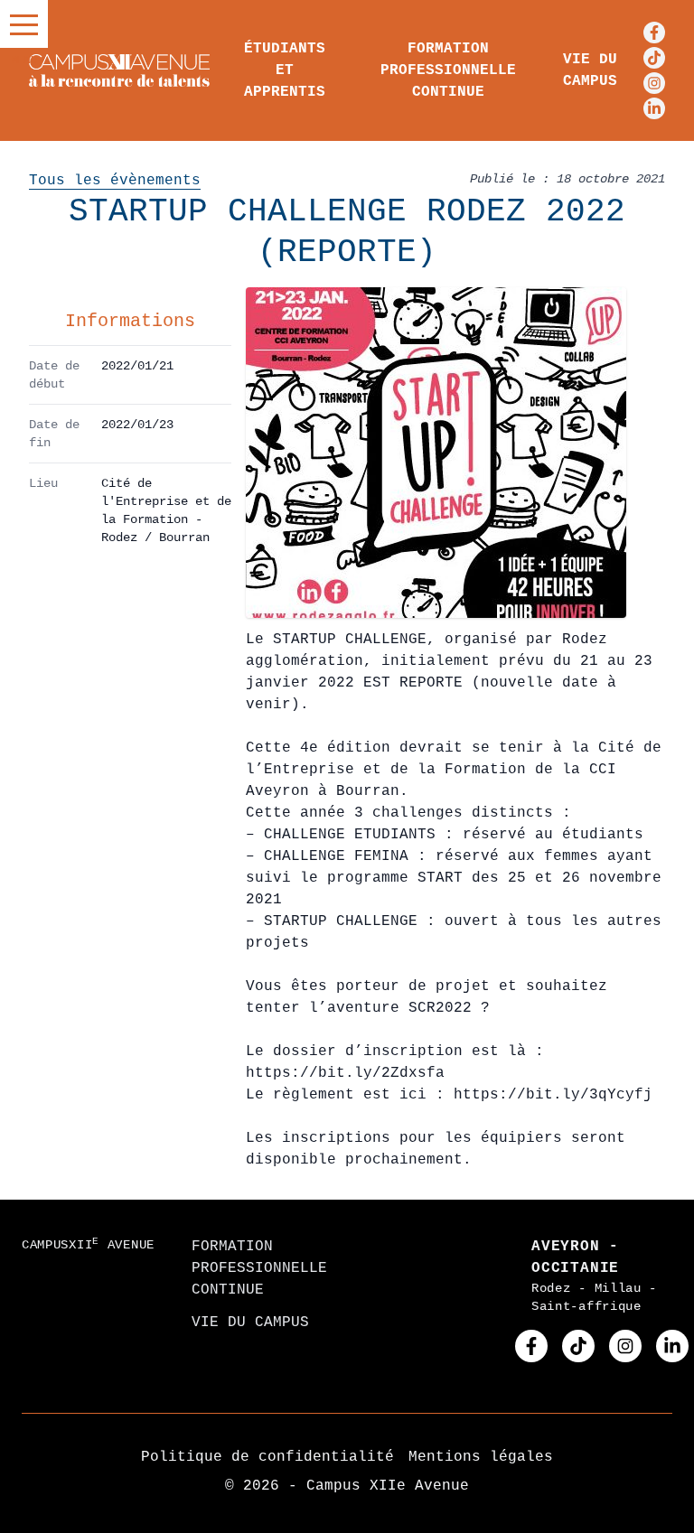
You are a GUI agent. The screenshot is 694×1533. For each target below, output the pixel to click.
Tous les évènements (115, 181)
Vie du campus (590, 70)
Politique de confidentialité (267, 1457)
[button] (24, 24)
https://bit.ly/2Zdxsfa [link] (345, 1073)
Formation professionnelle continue (448, 70)
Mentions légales (480, 1457)
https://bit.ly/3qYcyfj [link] (553, 1095)
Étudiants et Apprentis (284, 70)
